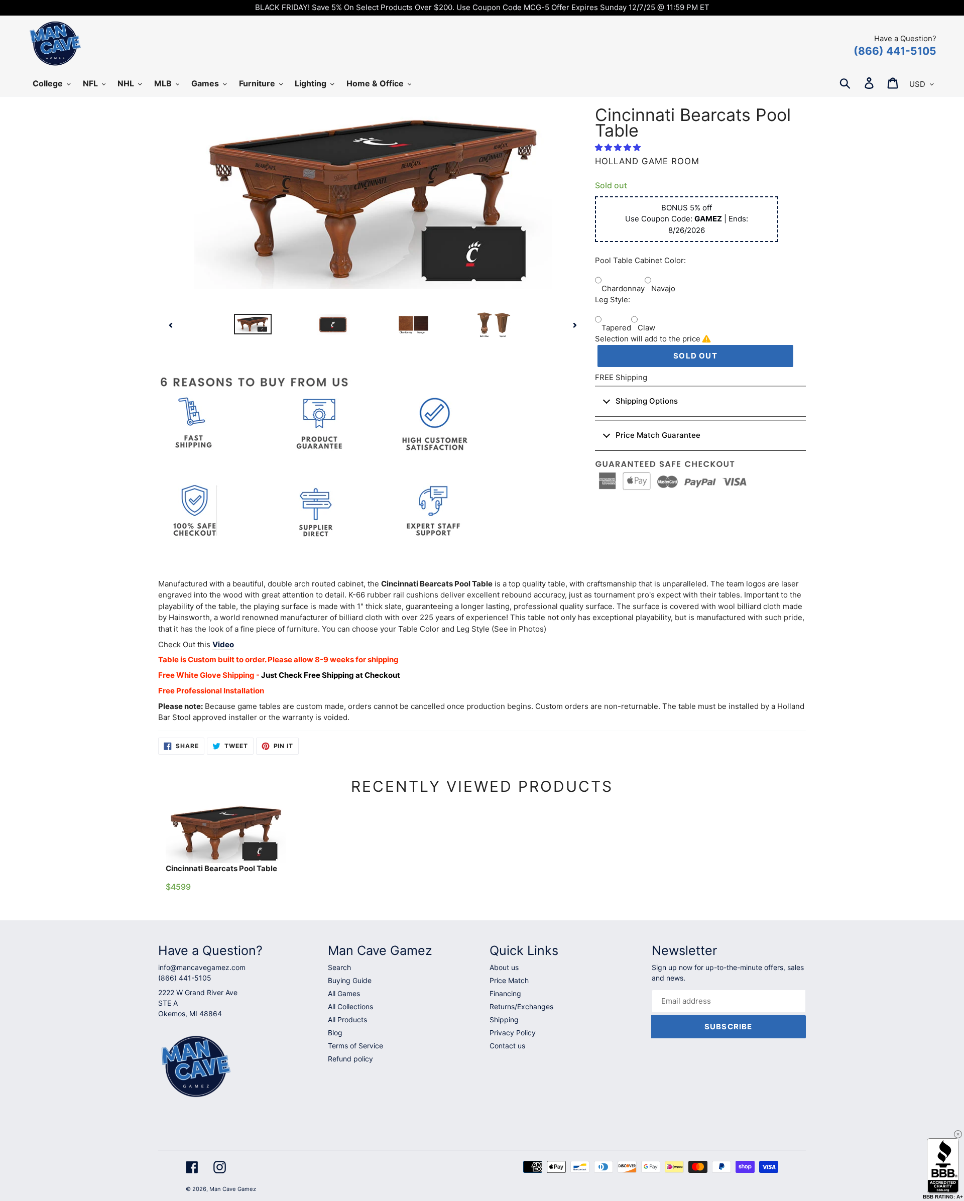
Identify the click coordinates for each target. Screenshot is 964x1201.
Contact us (507, 1045)
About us (504, 967)
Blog (335, 1032)
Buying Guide (350, 980)
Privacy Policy (513, 1032)
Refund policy (350, 1058)
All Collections (350, 1006)
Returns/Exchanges (521, 1006)
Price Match (509, 980)
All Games (344, 993)
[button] (619, 147)
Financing (505, 993)
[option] (252, 324)
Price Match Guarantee (658, 435)
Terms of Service (355, 1045)
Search (339, 967)
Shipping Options (647, 401)
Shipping (504, 1019)
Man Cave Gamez (232, 1188)
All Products (347, 1019)
